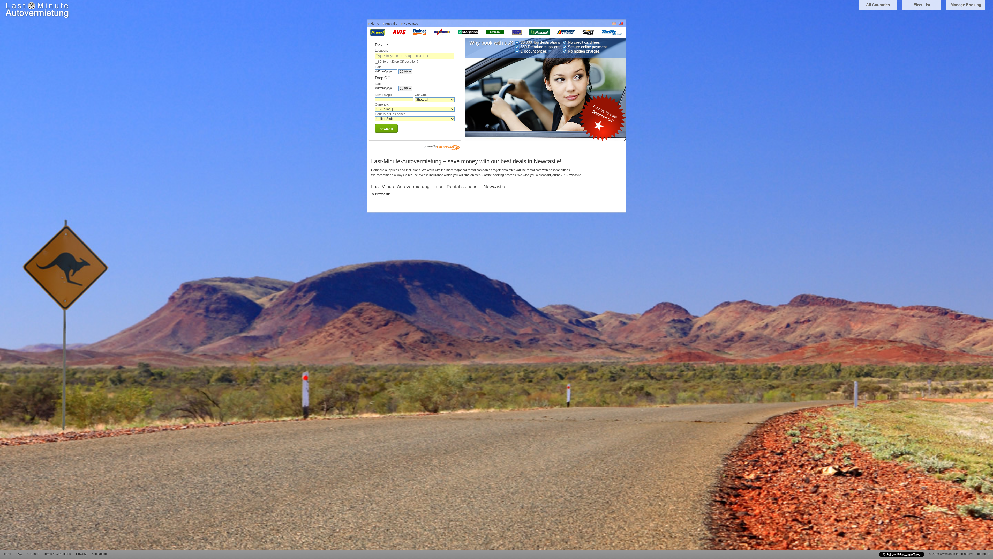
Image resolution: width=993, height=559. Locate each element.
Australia (391, 23)
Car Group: (422, 95)
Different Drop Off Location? (398, 61)
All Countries (878, 5)
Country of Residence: (390, 114)
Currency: (382, 104)
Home (375, 23)
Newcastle (383, 194)
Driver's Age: (384, 95)
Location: (381, 50)
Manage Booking (966, 5)
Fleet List (922, 5)
